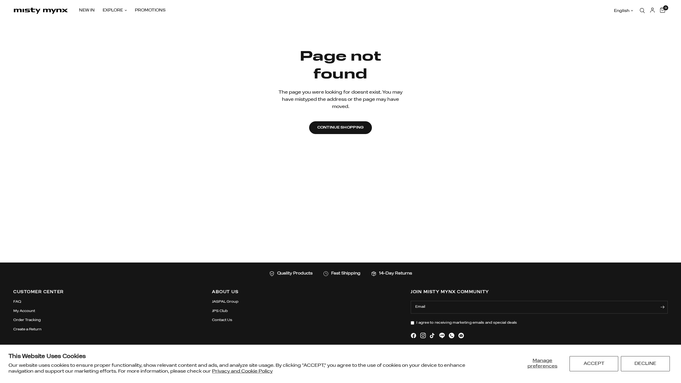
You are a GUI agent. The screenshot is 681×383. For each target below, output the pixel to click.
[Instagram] (423, 335)
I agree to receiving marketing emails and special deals (466, 322)
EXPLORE (113, 11)
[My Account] (652, 10)
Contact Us (222, 320)
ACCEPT (594, 363)
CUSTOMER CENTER (38, 292)
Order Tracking (27, 320)
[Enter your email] (662, 307)
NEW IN (87, 11)
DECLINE (645, 363)
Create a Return (27, 329)
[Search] (642, 10)
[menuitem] (87, 10)
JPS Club (220, 311)
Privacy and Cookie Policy (242, 371)
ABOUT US (225, 292)
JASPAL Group (225, 301)
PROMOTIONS (150, 11)
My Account (24, 311)
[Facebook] (413, 335)
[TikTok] (432, 336)
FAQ (17, 301)
